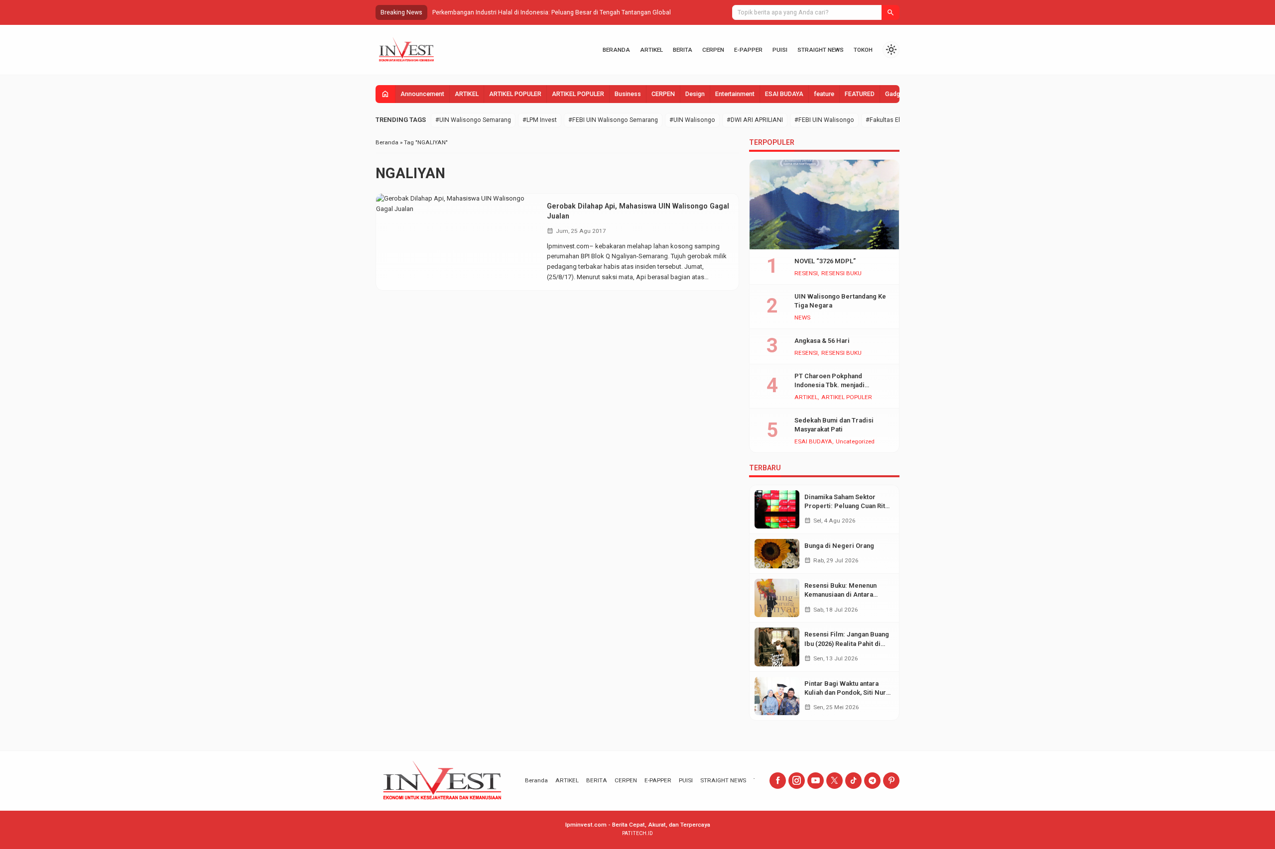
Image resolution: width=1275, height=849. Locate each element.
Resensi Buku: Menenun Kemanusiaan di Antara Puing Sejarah (840, 594)
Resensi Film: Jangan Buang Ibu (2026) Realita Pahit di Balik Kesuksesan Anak (846, 643)
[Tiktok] (853, 780)
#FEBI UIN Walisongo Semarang (613, 119)
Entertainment (735, 94)
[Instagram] (796, 780)
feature (824, 94)
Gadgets (897, 94)
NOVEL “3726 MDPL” (825, 261)
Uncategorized (855, 442)
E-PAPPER (748, 49)
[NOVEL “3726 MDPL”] (824, 204)
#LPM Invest (539, 119)
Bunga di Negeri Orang (839, 545)
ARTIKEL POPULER (515, 94)
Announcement (422, 94)
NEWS (802, 318)
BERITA (682, 49)
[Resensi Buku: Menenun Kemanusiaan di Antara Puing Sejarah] (777, 598)
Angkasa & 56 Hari (822, 340)
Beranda (616, 49)
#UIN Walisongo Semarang (473, 119)
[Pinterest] (891, 780)
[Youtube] (815, 780)
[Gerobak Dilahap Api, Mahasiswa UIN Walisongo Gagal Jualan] (457, 242)
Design (695, 94)
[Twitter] (834, 780)
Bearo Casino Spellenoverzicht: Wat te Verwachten (503, 12)
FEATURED (860, 94)
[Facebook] (777, 780)
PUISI (779, 49)
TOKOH (863, 49)
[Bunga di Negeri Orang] (777, 553)
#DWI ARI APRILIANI (755, 119)
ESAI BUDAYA (784, 94)
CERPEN (713, 49)
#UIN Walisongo (692, 119)
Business (628, 94)
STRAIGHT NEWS (820, 49)
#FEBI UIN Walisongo (824, 119)
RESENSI (806, 274)
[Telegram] (872, 780)
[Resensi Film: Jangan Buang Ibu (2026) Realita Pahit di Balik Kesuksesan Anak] (777, 647)
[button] (890, 12)
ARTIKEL (651, 49)
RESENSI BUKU (841, 274)
